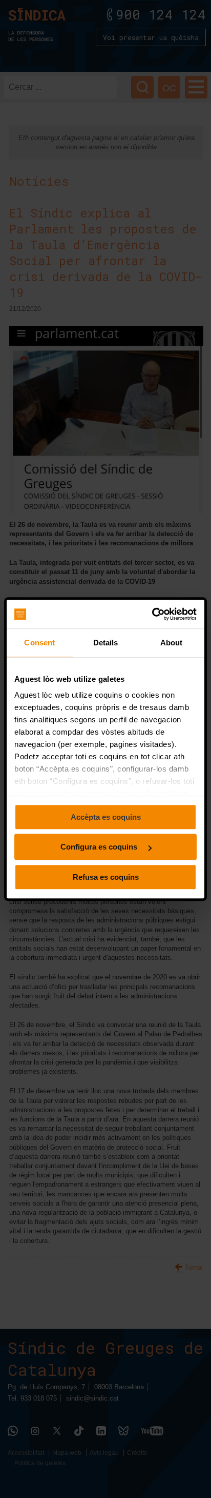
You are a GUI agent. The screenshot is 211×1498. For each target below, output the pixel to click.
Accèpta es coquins (106, 817)
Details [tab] (105, 642)
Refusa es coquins (106, 877)
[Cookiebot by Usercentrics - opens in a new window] (152, 614)
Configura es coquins (99, 846)
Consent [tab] (39, 642)
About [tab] (171, 642)
